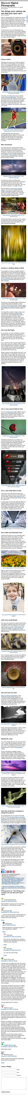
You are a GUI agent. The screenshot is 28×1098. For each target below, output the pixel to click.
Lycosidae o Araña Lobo (6, 651)
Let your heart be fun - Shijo (7, 485)
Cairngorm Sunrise (7, 176)
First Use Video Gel (6, 298)
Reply (2, 908)
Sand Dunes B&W (5, 723)
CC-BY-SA (17, 486)
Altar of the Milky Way (7, 403)
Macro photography (6, 881)
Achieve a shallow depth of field (12, 268)
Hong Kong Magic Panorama (7, 772)
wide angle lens (18, 496)
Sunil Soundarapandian (18, 92)
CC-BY (17, 93)
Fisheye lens (7, 880)
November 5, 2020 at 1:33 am (9, 960)
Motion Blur (13, 881)
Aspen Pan (3, 262)
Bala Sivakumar (17, 403)
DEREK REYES (8, 1045)
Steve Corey (11, 262)
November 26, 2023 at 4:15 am (12, 950)
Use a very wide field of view (11, 490)
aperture (16, 313)
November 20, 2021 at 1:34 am (9, 1009)
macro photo (18, 627)
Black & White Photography (14, 878)
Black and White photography (9, 695)
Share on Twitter (5, 872)
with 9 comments (5, 15)
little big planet (4, 844)
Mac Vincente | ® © (16, 298)
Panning (18, 881)
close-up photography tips (10, 879)
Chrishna (12, 844)
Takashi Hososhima (20, 485)
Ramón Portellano (18, 651)
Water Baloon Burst (6, 92)
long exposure (14, 154)
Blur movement (6, 144)
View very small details (9, 620)
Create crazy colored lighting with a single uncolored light (13, 888)
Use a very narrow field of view (12, 409)
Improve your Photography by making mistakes (13, 886)
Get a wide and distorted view (11, 532)
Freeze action (6, 59)
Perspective (4, 882)
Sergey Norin (9, 567)
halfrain (10, 528)
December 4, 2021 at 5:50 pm (9, 1046)
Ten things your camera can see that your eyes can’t (13, 12)
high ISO (15, 347)
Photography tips (11, 882)
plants (14, 628)
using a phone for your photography (13, 306)
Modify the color (7, 739)
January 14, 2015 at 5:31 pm (9, 901)
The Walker (4, 528)
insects (21, 628)
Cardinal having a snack (7, 435)
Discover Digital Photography (9, 4)
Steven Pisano (7, 131)
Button (3, 687)
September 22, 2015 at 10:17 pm (10, 912)
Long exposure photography (16, 880)
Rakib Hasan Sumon (16, 215)
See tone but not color (9, 693)
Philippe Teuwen (20, 805)
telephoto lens (10, 412)
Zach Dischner (14, 723)
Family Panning (6, 215)
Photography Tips (10, 876)
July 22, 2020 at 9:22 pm (9, 925)
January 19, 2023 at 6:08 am (9, 1056)
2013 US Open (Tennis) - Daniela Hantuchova (13, 129)
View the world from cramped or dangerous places (12, 812)
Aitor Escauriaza (13, 614)
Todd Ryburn (18, 435)
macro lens (8, 627)
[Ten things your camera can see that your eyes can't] (13, 55)
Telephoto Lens (7, 883)
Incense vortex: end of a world (8, 805)
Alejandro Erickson (10, 687)
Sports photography (10, 97)
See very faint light (7, 330)
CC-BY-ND (15, 177)
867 (4, 567)
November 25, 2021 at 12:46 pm (12, 936)
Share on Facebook (2, 872)
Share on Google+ (8, 872)
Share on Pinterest (13, 872)
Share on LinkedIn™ (10, 872)
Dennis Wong (19, 772)
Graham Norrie (16, 176)
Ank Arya (6, 910)
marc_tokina (5, 614)
